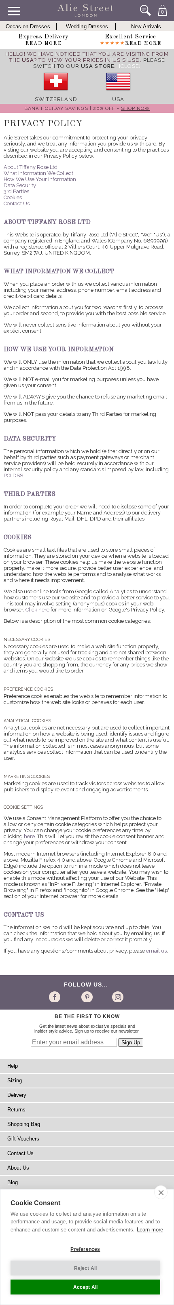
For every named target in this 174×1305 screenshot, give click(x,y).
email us (156, 951)
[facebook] (56, 996)
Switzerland (56, 99)
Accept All (85, 1287)
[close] (161, 1192)
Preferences (85, 1249)
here (29, 836)
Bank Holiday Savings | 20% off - (87, 108)
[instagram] (116, 996)
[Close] (130, 66)
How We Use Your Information (40, 179)
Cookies (13, 197)
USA (118, 99)
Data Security (20, 185)
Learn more (150, 1230)
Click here (37, 610)
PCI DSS (13, 475)
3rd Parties (16, 191)
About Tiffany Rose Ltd (30, 167)
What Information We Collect (38, 173)
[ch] (56, 93)
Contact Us (17, 203)
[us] (118, 93)
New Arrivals (146, 26)
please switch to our (99, 63)
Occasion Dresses (28, 26)
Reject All (85, 1268)
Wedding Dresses (87, 26)
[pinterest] (86, 996)
